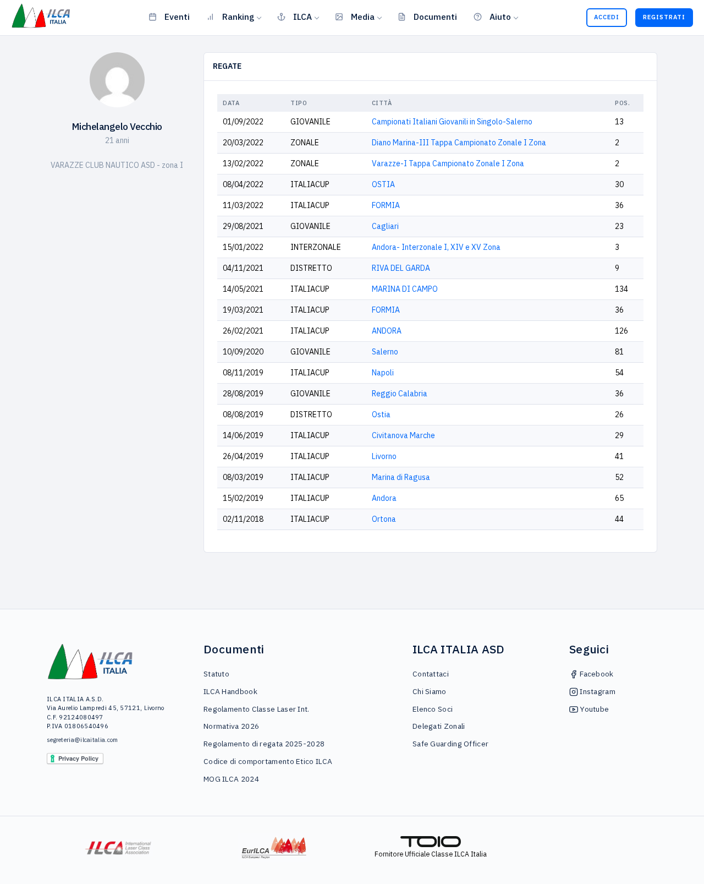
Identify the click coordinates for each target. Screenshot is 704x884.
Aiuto (500, 16)
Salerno (385, 352)
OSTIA (383, 184)
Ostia (381, 414)
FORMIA (386, 205)
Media (363, 16)
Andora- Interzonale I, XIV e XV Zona (436, 247)
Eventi (177, 16)
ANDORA (387, 331)
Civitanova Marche (403, 435)
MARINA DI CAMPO (405, 289)
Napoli (383, 373)
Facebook (596, 674)
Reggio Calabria (399, 394)
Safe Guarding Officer (450, 744)
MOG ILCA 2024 (231, 779)
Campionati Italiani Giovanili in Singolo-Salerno (452, 122)
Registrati (664, 17)
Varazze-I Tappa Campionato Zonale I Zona (448, 163)
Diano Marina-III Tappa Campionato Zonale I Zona (459, 143)
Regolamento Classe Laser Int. (257, 709)
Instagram (596, 691)
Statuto (216, 674)
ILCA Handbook (230, 691)
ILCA (302, 16)
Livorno (384, 456)
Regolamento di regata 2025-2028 (264, 744)
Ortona (384, 519)
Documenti (435, 16)
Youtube (593, 709)
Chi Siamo (430, 691)
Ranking (238, 16)
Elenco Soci (433, 709)
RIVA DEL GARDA (401, 268)
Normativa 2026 (231, 726)
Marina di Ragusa (401, 477)
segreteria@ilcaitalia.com (82, 740)
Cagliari (385, 226)
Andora (384, 498)
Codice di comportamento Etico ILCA (268, 761)
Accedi (606, 17)
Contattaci (431, 674)
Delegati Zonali (439, 726)
